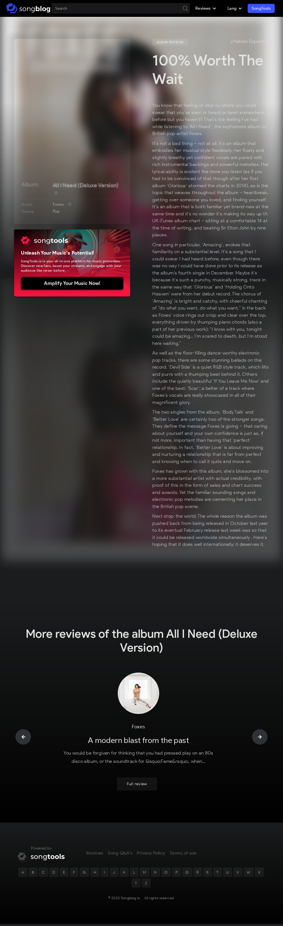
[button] (206, 8)
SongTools (261, 8)
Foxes (58, 204)
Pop (56, 211)
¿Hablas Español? (249, 41)
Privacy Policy (151, 853)
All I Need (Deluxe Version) (86, 185)
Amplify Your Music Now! (72, 283)
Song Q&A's (120, 853)
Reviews (94, 853)
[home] (28, 8)
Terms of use (183, 853)
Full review (137, 784)
